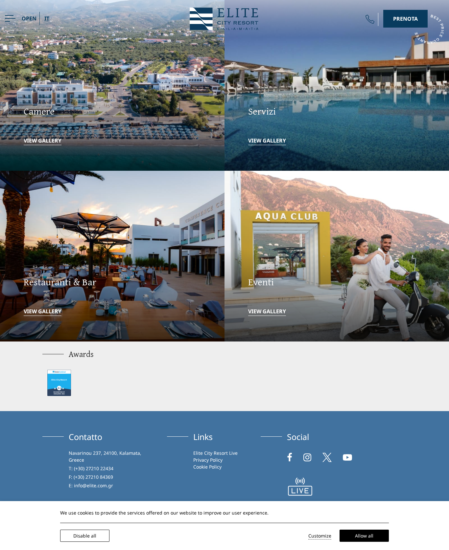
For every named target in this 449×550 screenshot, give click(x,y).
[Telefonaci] (370, 19)
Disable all (84, 536)
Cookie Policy (207, 467)
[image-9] (300, 486)
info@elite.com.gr (93, 485)
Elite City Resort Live (215, 453)
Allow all (364, 536)
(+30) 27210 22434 (93, 468)
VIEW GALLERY (42, 140)
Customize (319, 536)
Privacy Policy (208, 460)
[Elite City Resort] (224, 18)
